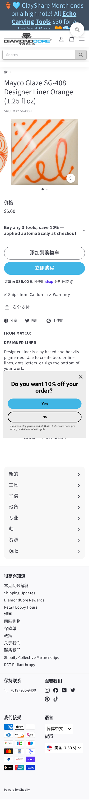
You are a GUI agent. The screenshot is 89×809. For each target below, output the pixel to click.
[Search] (80, 54)
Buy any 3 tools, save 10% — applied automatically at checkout (40, 230)
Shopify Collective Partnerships (31, 658)
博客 (8, 614)
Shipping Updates (19, 593)
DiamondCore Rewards (24, 600)
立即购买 (44, 268)
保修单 (10, 629)
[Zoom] (70, 178)
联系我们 (12, 650)
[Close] (80, 376)
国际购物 (12, 622)
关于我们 (12, 643)
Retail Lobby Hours (20, 607)
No (44, 417)
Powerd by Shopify (17, 790)
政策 (8, 636)
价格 (8, 202)
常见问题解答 (16, 586)
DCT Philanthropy (19, 665)
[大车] (71, 39)
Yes (45, 404)
